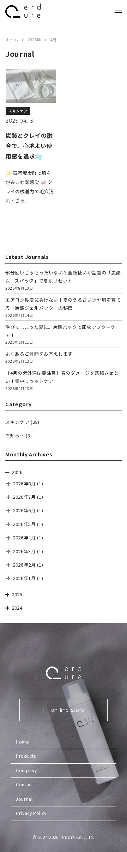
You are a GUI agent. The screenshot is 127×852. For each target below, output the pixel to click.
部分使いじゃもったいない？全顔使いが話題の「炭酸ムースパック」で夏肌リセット (63, 280)
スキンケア (17, 422)
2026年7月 (24, 496)
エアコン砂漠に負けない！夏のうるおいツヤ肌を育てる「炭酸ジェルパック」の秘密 (63, 307)
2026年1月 (24, 578)
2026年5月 (24, 524)
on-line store (68, 710)
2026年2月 (24, 564)
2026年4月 (24, 537)
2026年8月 (24, 483)
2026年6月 (24, 510)
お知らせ (15, 435)
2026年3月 (24, 551)
